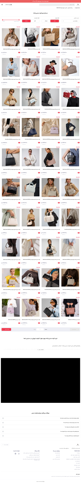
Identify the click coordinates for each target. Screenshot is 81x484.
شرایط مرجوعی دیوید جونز (75, 455)
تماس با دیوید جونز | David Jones (62, 7)
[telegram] (15, 453)
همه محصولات (77, 7)
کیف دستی (58, 455)
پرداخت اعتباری (70, 7)
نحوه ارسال (78, 467)
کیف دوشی (58, 457)
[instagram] (19, 453)
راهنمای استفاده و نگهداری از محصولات (73, 459)
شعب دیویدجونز (77, 465)
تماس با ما (78, 463)
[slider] (2, 19)
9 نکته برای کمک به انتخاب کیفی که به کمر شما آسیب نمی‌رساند (31, 460)
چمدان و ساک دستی (56, 459)
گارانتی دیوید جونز (77, 457)
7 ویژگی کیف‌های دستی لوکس (34, 455)
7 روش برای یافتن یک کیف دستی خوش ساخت (31, 453)
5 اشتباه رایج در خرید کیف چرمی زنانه (33, 457)
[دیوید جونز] (78, 5)
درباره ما (78, 453)
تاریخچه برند (77, 461)
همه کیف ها (57, 453)
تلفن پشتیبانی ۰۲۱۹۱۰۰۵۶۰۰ (76, 448)
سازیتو (37, 481)
